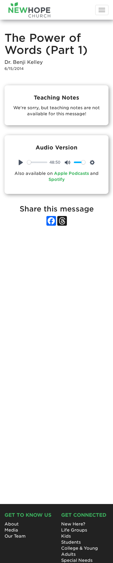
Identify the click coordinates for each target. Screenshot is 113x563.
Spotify (57, 179)
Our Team (15, 536)
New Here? (73, 524)
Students (71, 542)
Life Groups (74, 530)
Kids (66, 536)
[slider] (37, 162)
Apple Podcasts (71, 173)
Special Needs (77, 560)
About (12, 524)
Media (11, 530)
